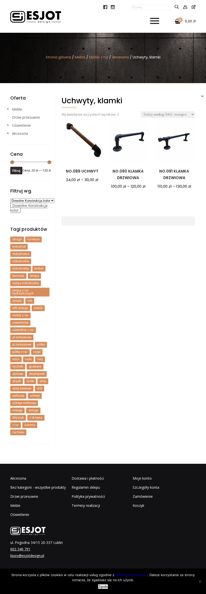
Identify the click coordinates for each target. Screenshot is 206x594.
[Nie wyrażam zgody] (199, 581)
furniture (33, 239)
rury (40, 359)
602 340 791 (20, 549)
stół (39, 388)
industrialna (20, 254)
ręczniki (17, 366)
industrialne (20, 261)
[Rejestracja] (194, 7)
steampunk (37, 374)
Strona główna (58, 57)
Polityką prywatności (131, 575)
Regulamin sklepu (86, 487)
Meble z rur (98, 57)
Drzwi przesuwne (26, 117)
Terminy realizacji (86, 505)
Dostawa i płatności (88, 478)
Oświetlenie (21, 125)
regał (36, 352)
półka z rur (20, 352)
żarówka (18, 432)
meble (38, 308)
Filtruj (16, 171)
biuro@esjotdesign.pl (27, 555)
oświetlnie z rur (23, 330)
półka (41, 344)
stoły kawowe (21, 388)
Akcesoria (120, 57)
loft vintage (20, 308)
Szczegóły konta (146, 487)
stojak (16, 381)
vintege (33, 410)
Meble (80, 57)
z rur (15, 425)
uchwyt (35, 395)
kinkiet (38, 268)
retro (16, 359)
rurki (28, 359)
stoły (42, 381)
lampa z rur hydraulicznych (22, 291)
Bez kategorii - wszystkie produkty (38, 487)
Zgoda (103, 586)
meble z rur (20, 315)
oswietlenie (20, 322)
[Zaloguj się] (185, 7)
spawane (35, 366)
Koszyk (138, 505)
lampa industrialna (25, 283)
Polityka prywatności (88, 496)
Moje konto (142, 478)
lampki (17, 301)
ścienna (29, 425)
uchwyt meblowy (24, 403)
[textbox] (28, 207)
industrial (19, 246)
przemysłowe (21, 344)
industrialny (20, 268)
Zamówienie (143, 496)
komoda (18, 276)
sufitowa (18, 395)
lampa (34, 276)
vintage (17, 410)
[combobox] (28, 208)
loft (29, 301)
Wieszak (18, 417)
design (17, 239)
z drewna (35, 417)
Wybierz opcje (82, 191)
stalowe (17, 374)
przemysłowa (21, 337)
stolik (30, 381)
